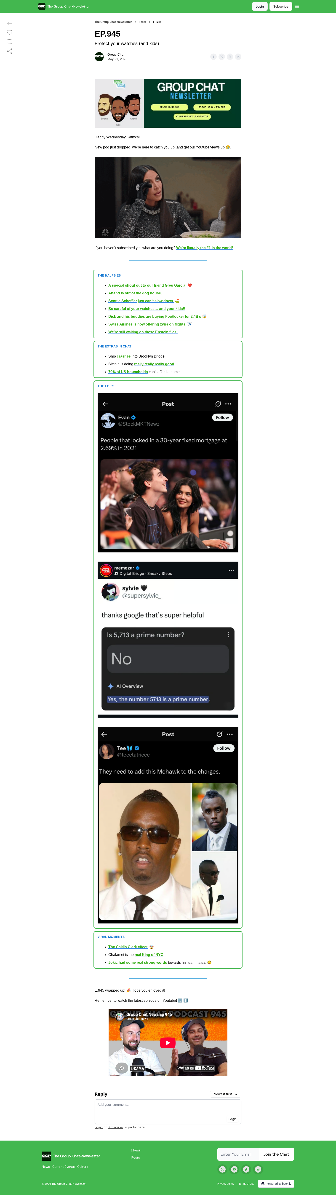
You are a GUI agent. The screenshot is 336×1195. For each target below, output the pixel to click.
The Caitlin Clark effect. (128, 947)
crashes (124, 356)
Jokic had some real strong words (137, 962)
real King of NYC (149, 955)
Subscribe (280, 6)
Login (260, 6)
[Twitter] (222, 1169)
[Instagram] (258, 1169)
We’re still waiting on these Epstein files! (143, 332)
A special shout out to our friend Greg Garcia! (147, 285)
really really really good (154, 364)
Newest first (223, 1094)
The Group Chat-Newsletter (113, 22)
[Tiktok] (246, 1169)
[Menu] (297, 5)
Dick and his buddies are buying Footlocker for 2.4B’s (155, 316)
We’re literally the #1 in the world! (204, 248)
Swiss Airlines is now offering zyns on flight (145, 324)
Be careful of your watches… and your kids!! (146, 309)
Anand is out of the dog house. (135, 293)
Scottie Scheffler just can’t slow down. (141, 301)
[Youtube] (234, 1169)
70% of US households (128, 372)
